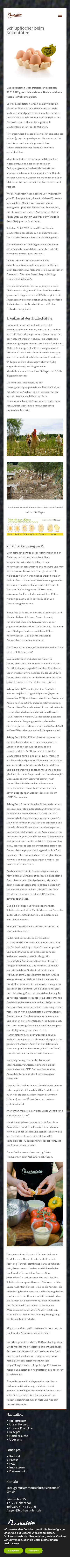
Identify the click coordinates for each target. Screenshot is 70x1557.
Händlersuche (18, 1436)
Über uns (15, 1439)
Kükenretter (17, 1421)
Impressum (17, 1467)
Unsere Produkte (21, 1428)
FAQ (12, 1464)
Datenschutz (18, 1471)
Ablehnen (34, 1550)
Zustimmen (13, 1550)
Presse (13, 1460)
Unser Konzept (19, 1424)
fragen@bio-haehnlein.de (24, 1510)
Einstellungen (49, 1540)
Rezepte (15, 1432)
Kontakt (14, 1456)
